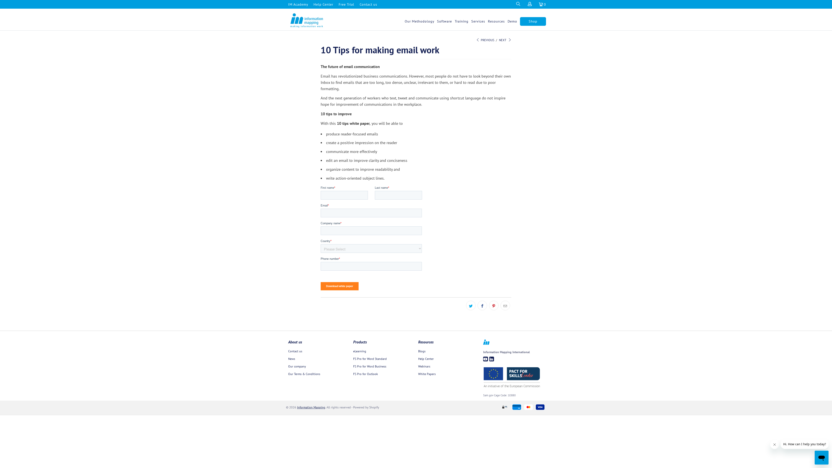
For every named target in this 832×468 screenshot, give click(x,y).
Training (461, 21)
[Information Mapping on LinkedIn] (491, 359)
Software (444, 21)
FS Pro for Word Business (369, 366)
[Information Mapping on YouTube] (485, 359)
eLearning (359, 351)
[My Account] (529, 5)
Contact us (368, 4)
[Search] (518, 5)
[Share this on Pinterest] (494, 305)
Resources (496, 21)
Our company (297, 366)
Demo (512, 21)
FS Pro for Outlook (365, 374)
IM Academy (298, 4)
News (291, 359)
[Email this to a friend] (505, 305)
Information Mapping (311, 407)
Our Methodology (419, 21)
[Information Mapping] (307, 21)
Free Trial (346, 4)
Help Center (323, 4)
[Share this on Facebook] (482, 305)
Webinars (424, 366)
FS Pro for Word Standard (370, 359)
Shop (533, 21)
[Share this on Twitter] (471, 305)
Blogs (422, 351)
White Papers (427, 374)
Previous (487, 40)
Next (503, 40)
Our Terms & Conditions (304, 374)
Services (478, 21)
